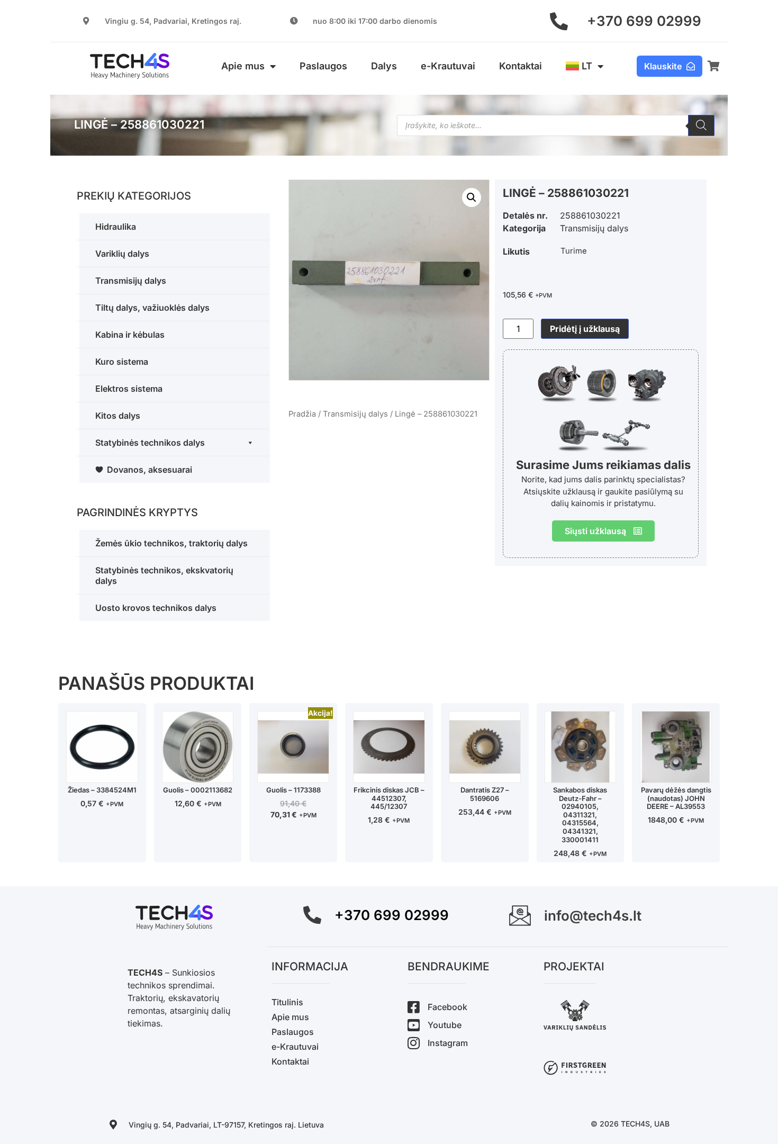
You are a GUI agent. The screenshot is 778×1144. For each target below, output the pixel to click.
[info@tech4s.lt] (520, 915)
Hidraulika (115, 226)
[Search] (701, 125)
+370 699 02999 (644, 21)
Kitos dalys (117, 415)
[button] (471, 197)
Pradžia (302, 414)
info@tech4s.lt (592, 915)
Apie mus (243, 65)
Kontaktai (520, 65)
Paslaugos (323, 65)
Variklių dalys (122, 253)
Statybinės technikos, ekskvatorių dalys (164, 575)
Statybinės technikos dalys (150, 442)
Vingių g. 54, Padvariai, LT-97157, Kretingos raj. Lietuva (226, 1124)
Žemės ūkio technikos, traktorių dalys (171, 543)
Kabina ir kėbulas (130, 334)
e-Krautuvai (448, 65)
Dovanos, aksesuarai (149, 469)
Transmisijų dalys (130, 280)
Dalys (384, 65)
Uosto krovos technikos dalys (155, 607)
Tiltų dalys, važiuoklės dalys (152, 307)
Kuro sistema (121, 361)
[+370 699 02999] (559, 21)
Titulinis (287, 1002)
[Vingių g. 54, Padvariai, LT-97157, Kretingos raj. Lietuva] (113, 1124)
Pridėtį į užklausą (585, 328)
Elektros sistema (128, 388)
